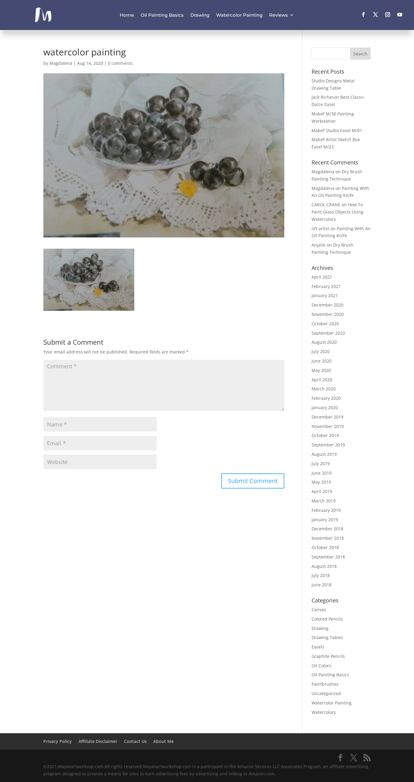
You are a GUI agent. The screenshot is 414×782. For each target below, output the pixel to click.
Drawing (199, 15)
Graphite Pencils (328, 656)
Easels (318, 647)
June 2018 (322, 585)
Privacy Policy (57, 741)
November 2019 (328, 426)
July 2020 (321, 351)
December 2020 (327, 305)
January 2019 (325, 519)
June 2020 (322, 361)
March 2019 (324, 501)
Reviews (278, 15)
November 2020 (328, 314)
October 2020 (325, 323)
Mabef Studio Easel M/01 (337, 130)
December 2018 (327, 529)
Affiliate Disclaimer (97, 741)
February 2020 (326, 398)
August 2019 (324, 454)
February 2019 (326, 510)
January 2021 (325, 295)
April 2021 (322, 277)
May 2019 (321, 482)
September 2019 (328, 445)
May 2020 (321, 370)
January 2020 (325, 407)
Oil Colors (321, 665)
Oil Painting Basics (162, 15)
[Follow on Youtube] (400, 14)
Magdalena (60, 63)
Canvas (319, 609)
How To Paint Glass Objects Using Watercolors (337, 212)
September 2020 (328, 333)
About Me (163, 741)
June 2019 (322, 473)
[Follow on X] (375, 14)
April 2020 (322, 380)
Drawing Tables (327, 637)
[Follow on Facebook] (363, 14)
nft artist (320, 228)
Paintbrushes (325, 684)
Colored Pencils (327, 619)
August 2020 (324, 342)
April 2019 (322, 491)
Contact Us (135, 741)
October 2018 (325, 547)
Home (127, 15)
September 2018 (328, 557)
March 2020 (324, 389)
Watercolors (324, 712)
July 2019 (321, 463)
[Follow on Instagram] (387, 14)
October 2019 (325, 435)
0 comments (120, 63)
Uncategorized (326, 693)
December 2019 (327, 417)
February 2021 (326, 286)
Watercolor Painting (239, 15)
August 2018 (324, 566)
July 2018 (321, 575)
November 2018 (328, 538)
